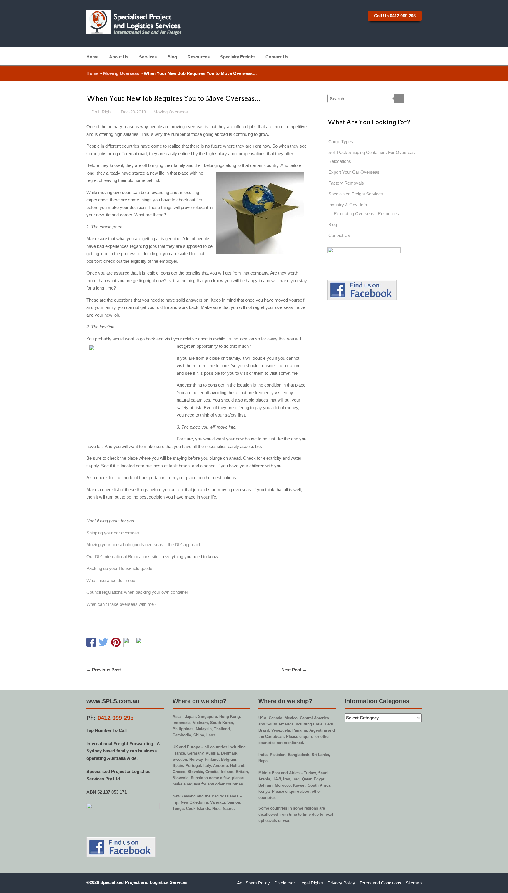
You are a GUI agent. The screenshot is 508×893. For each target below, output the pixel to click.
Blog (172, 56)
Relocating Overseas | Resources (366, 213)
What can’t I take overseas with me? (121, 604)
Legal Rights (311, 882)
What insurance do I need (110, 580)
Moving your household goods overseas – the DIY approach (143, 544)
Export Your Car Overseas (354, 172)
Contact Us (276, 56)
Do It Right (101, 111)
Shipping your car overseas (112, 532)
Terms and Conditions (380, 882)
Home (92, 56)
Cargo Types (340, 141)
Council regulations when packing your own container (137, 592)
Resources (199, 56)
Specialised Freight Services (355, 193)
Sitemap (414, 882)
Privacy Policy (341, 882)
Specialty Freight (237, 56)
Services (148, 56)
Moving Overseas (121, 73)
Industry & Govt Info (347, 204)
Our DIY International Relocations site (122, 556)
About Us (118, 56)
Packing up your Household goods (119, 568)
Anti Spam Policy (253, 882)
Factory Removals (346, 182)
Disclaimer (284, 882)
